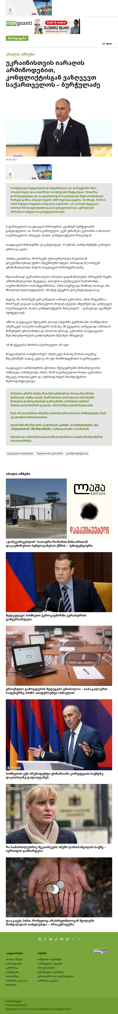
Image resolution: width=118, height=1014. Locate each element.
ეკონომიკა (12, 967)
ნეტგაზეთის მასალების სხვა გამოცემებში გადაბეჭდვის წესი (38, 1009)
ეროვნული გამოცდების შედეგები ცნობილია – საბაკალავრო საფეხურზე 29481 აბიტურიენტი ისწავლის (56, 691)
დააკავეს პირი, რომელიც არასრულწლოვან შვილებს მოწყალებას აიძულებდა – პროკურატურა (50, 922)
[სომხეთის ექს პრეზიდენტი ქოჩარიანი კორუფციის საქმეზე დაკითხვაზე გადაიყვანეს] (59, 735)
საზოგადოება (14, 963)
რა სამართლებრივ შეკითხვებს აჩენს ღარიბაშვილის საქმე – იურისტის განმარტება (56, 849)
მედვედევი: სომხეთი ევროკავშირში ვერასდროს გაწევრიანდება (46, 617)
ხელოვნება (12, 976)
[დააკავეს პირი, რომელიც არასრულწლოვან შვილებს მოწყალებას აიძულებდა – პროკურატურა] (59, 887)
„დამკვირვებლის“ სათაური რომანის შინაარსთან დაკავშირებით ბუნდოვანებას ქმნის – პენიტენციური (49, 543)
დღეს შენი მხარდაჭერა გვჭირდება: (35, 424)
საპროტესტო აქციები (49, 963)
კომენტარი (12, 972)
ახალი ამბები (20, 54)
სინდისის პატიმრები (49, 959)
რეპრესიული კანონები (50, 972)
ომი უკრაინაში (46, 967)
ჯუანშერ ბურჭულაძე (77, 453)
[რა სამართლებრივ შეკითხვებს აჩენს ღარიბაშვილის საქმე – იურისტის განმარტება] (59, 814)
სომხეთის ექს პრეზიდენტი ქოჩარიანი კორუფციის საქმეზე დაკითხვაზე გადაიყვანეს (54, 775)
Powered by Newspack (16, 1005)
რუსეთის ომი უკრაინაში (50, 453)
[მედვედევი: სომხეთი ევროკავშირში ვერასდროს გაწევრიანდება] (59, 582)
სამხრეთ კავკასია (17, 980)
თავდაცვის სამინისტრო (20, 453)
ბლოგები (11, 984)
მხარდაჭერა (17, 38)
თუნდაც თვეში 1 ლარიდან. (71, 428)
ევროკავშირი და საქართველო (55, 976)
